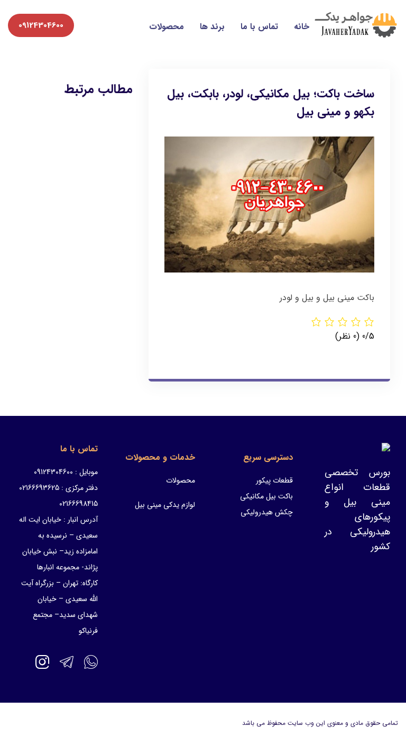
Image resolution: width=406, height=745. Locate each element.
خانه (301, 26)
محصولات (166, 26)
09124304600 (41, 25)
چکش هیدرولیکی (267, 512)
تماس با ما (259, 26)
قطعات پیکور (274, 480)
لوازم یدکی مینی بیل (165, 505)
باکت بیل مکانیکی (266, 496)
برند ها (212, 26)
